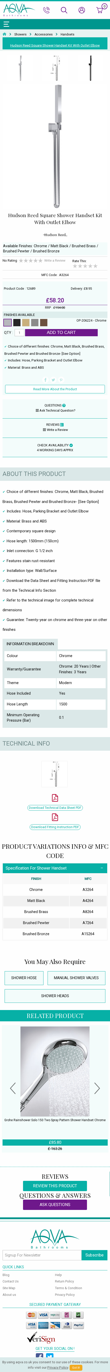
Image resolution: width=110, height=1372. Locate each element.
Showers (20, 34)
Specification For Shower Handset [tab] (36, 868)
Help (58, 1275)
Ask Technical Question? (57, 410)
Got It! (76, 1367)
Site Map (9, 1288)
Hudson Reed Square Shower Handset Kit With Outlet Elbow (55, 45)
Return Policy (64, 1281)
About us (9, 1295)
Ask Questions (55, 1204)
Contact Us (11, 1281)
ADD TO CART (61, 332)
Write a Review (54, 260)
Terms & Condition (68, 1288)
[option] (20, 68)
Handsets (67, 34)
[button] (12, 1089)
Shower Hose (24, 978)
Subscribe (94, 1255)
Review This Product (55, 1185)
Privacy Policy (65, 1295)
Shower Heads (55, 996)
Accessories (44, 34)
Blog (6, 1275)
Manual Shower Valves (76, 978)
